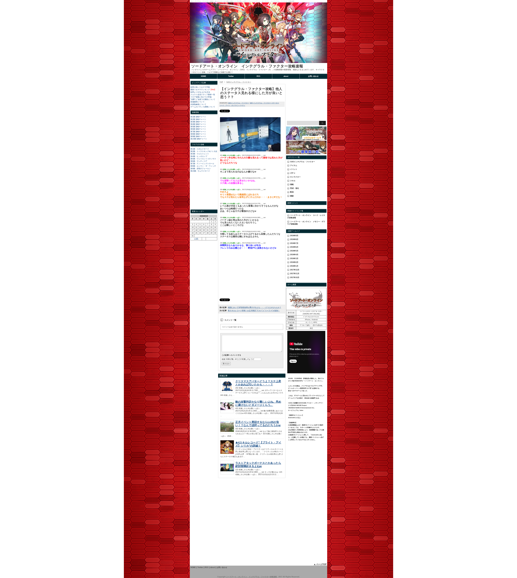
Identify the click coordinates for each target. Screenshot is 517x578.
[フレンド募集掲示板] (306, 153)
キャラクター (295, 177)
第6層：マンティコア (199, 161)
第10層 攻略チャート (199, 139)
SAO (251, 103)
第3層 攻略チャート (198, 122)
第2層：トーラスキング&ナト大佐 (204, 151)
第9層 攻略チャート (198, 136)
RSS (258, 76)
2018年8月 (294, 239)
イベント (293, 169)
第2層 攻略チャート (198, 119)
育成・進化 (294, 188)
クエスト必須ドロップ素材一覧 (203, 95)
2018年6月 (294, 247)
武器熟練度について (198, 104)
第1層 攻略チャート (198, 117)
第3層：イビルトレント (200, 154)
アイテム (293, 165)
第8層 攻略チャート (198, 134)
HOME (203, 76)
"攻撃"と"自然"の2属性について (203, 99)
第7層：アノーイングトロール (202, 164)
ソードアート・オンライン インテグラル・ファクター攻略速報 (247, 66)
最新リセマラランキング (200, 90)
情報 (292, 184)
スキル (292, 181)
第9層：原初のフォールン (201, 169)
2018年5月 (294, 251)
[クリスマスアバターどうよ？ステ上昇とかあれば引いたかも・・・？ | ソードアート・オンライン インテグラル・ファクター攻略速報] (227, 392)
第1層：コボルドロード (200, 149)
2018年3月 (294, 258)
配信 (292, 192)
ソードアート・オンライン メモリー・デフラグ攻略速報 (306, 223)
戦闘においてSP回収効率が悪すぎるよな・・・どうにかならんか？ (254, 307)
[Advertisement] (204, 193)
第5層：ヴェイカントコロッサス (203, 159)
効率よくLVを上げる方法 (200, 92)
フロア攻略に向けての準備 (201, 97)
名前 (223, 359)
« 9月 (196, 239)
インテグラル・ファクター (262, 103)
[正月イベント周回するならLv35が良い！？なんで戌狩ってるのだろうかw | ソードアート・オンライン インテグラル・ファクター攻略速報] (227, 433)
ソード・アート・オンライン (229, 105)
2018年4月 (294, 255)
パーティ (242, 105)
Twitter (231, 76)
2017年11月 (294, 274)
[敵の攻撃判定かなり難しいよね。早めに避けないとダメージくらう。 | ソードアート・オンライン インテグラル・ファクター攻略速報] (227, 412)
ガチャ (292, 173)
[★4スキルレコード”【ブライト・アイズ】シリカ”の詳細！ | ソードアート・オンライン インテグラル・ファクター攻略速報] (227, 453)
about (286, 76)
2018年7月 (294, 243)
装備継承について (198, 102)
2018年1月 (294, 266)
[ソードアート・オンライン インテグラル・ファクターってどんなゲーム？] (306, 139)
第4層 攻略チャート (198, 124)
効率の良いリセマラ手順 (200, 87)
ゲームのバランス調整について (203, 107)
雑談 (292, 196)
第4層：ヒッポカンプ (199, 156)
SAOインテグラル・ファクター (238, 103)
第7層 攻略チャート (198, 132)
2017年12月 (294, 270)
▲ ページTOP (320, 564)
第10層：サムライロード (200, 171)
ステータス (275, 103)
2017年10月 (294, 277)
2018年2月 (294, 262)
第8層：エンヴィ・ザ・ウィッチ (203, 166)
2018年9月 (294, 236)
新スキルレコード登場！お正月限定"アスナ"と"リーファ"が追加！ (254, 311)
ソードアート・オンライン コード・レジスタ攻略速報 (306, 216)
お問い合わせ (313, 76)
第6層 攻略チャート (198, 129)
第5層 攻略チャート (198, 127)
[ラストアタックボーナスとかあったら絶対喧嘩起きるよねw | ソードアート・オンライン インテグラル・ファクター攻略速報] (227, 474)
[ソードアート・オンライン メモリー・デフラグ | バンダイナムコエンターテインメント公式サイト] (306, 309)
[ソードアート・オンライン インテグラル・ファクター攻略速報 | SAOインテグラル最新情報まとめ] (258, 62)
